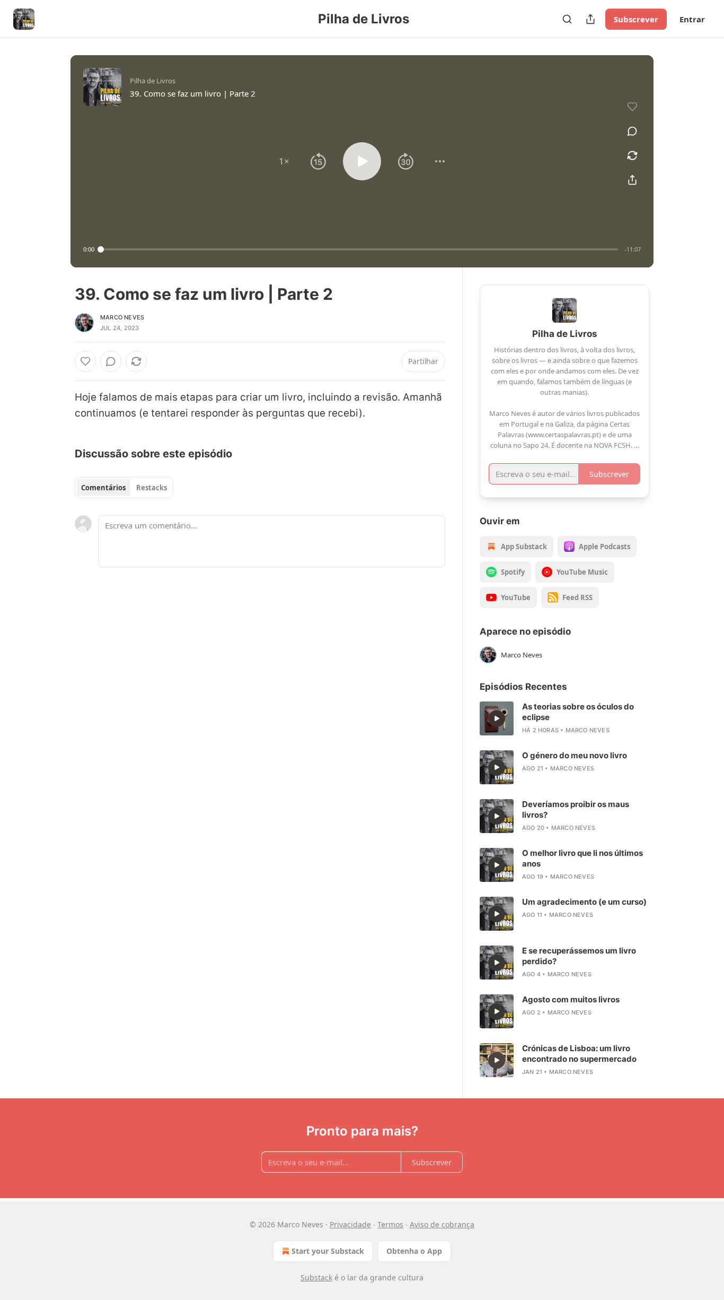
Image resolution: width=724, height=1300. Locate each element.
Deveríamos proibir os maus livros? (575, 809)
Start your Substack (328, 1251)
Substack (316, 1277)
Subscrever (636, 19)
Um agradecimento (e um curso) (584, 902)
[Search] (567, 19)
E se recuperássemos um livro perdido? (579, 956)
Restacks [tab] (151, 487)
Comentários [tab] (103, 487)
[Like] (85, 361)
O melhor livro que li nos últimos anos (582, 858)
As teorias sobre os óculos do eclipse (578, 711)
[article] (564, 718)
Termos (390, 1224)
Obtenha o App (414, 1251)
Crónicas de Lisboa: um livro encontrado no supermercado (579, 1053)
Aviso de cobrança (442, 1224)
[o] (496, 718)
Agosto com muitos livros (571, 999)
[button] (284, 161)
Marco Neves (122, 317)
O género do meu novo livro (574, 755)
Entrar (692, 19)
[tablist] (124, 487)
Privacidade (350, 1224)
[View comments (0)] (632, 131)
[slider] (359, 249)
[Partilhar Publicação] (590, 19)
